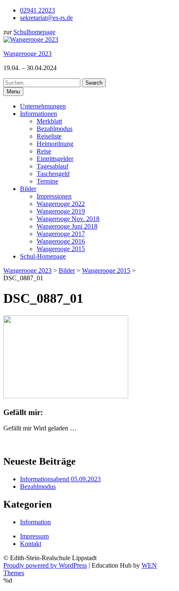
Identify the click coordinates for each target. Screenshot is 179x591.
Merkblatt (49, 121)
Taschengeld (53, 173)
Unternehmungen (43, 106)
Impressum (34, 536)
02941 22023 (37, 10)
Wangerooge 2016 (61, 241)
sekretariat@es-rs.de (46, 17)
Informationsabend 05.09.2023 (60, 479)
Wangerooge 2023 (27, 53)
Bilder (28, 188)
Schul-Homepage (43, 256)
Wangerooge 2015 (61, 248)
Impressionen (54, 196)
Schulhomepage (34, 31)
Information (35, 522)
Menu (13, 91)
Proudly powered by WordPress (45, 565)
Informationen (38, 113)
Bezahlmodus (54, 128)
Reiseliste (49, 136)
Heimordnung (55, 143)
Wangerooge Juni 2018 (67, 226)
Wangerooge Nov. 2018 (68, 218)
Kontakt (30, 543)
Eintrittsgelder (55, 158)
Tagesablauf (52, 166)
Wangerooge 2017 (61, 233)
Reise (44, 151)
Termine (47, 181)
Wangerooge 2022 (61, 203)
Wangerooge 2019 (61, 211)
